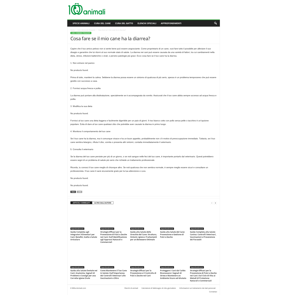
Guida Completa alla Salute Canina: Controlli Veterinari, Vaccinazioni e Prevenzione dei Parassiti (203, 236)
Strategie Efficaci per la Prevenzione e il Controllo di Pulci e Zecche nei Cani (143, 273)
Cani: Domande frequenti (86, 30)
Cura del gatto (124, 23)
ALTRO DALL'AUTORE (102, 203)
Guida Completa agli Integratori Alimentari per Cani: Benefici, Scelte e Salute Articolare (83, 236)
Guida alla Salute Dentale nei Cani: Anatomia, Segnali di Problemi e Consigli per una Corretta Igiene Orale (83, 274)
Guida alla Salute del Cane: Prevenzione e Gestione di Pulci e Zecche (172, 234)
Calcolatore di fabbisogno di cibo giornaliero (159, 288)
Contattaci (213, 292)
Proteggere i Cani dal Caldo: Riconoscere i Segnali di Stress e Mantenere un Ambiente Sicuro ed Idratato (173, 274)
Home (72, 30)
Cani (79, 192)
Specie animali (81, 23)
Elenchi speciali (147, 23)
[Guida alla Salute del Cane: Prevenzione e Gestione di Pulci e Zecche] (173, 218)
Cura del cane (102, 23)
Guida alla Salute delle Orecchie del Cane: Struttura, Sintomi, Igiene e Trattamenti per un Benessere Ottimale (143, 236)
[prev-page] (211, 202)
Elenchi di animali (131, 288)
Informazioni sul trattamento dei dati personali (197, 288)
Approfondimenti (171, 23)
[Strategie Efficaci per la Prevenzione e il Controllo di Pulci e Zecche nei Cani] (143, 257)
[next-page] (215, 202)
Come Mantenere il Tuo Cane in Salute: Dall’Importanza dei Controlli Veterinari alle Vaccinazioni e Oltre (113, 274)
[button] (215, 23)
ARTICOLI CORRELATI (81, 203)
